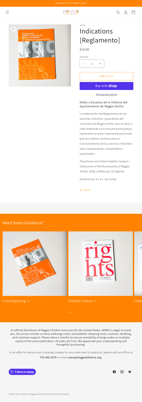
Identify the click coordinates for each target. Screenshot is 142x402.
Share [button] (87, 189)
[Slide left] (63, 312)
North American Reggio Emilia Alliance (33, 394)
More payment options (106, 94)
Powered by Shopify (60, 394)
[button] (7, 12)
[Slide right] (78, 312)
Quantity (84, 56)
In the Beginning (14, 301)
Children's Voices (80, 301)
